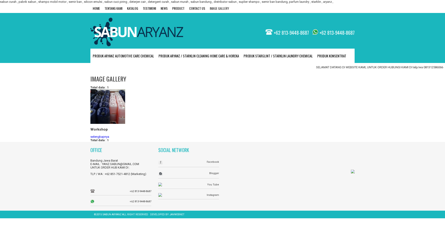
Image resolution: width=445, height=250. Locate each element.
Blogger (214, 173)
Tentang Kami (113, 8)
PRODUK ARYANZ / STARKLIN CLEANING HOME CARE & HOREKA (199, 55)
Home (96, 8)
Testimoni (149, 8)
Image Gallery (219, 8)
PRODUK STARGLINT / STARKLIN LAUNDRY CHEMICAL (278, 55)
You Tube (213, 184)
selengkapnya (99, 136)
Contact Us (197, 8)
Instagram (213, 195)
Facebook (213, 161)
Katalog (132, 8)
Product (178, 8)
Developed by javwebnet (167, 214)
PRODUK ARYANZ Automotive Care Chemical (123, 55)
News (164, 8)
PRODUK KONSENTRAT (331, 55)
